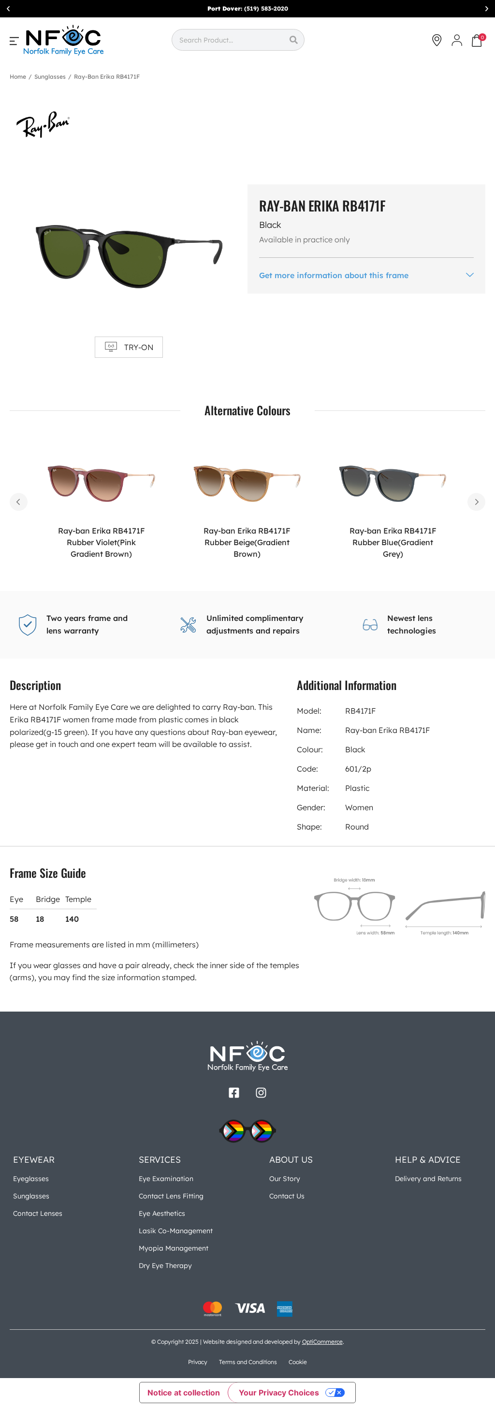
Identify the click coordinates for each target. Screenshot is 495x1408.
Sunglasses (50, 76)
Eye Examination (166, 1178)
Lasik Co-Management (176, 1230)
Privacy (197, 1362)
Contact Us (287, 1196)
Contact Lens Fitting (171, 1196)
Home (18, 76)
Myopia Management (173, 1248)
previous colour (19, 502)
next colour (476, 502)
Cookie (298, 1362)
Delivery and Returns (428, 1178)
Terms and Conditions (248, 1362)
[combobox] (227, 39)
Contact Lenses (37, 1213)
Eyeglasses (31, 1178)
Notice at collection (183, 1392)
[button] (8, 8)
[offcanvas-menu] (14, 40)
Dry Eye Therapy (165, 1265)
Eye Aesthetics (162, 1213)
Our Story (284, 1178)
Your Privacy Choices (279, 1392)
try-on (139, 347)
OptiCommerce (322, 1341)
